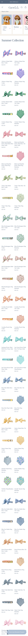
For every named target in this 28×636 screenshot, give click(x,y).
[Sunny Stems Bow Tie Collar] (20, 420)
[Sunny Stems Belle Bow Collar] (8, 420)
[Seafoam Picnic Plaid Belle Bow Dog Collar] (8, 339)
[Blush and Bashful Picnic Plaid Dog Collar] (8, 156)
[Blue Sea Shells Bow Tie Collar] (20, 501)
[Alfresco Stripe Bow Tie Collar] (20, 53)
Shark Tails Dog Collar (7, 610)
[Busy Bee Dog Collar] (8, 400)
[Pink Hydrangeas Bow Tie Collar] (20, 259)
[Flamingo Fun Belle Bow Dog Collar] (8, 622)
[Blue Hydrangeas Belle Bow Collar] (8, 218)
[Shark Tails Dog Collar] (8, 602)
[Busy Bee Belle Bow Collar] (8, 380)
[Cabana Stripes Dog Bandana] (20, 114)
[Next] (26, 2)
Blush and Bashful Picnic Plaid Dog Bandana (19, 165)
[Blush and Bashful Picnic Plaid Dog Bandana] (20, 156)
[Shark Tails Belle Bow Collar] (8, 582)
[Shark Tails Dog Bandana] (20, 602)
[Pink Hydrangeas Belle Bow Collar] (8, 259)
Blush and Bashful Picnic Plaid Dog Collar (6, 165)
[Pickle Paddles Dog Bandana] (20, 461)
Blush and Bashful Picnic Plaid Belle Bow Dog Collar (7, 143)
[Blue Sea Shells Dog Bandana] (20, 521)
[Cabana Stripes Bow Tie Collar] (20, 94)
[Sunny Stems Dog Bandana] (20, 440)
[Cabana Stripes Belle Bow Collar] (8, 94)
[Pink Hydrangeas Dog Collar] (8, 279)
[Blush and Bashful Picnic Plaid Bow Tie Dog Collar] (20, 134)
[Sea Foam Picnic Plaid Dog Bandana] (20, 360)
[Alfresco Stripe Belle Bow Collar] (8, 53)
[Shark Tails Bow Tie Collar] (20, 582)
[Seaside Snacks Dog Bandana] (20, 481)
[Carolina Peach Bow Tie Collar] (20, 299)
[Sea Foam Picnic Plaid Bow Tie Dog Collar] (20, 339)
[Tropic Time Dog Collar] (8, 198)
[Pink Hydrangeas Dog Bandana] (20, 279)
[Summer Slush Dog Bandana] (8, 461)
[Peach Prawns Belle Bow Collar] (8, 542)
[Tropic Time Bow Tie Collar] (20, 178)
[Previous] (2, 2)
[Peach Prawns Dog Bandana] (20, 562)
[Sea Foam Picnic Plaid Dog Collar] (8, 360)
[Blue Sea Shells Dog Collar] (8, 521)
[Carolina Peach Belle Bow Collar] (8, 299)
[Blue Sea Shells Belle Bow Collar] (8, 501)
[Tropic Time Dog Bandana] (20, 198)
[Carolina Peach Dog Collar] (8, 319)
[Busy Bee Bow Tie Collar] (20, 380)
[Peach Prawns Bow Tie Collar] (20, 542)
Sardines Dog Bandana (7, 489)
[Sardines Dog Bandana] (8, 481)
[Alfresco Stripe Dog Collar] (8, 74)
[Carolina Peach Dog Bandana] (20, 319)
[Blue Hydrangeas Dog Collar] (8, 238)
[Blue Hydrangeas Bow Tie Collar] (20, 218)
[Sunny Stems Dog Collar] (8, 440)
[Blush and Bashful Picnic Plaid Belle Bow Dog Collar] (8, 134)
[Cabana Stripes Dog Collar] (8, 114)
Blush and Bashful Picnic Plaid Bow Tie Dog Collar (19, 143)
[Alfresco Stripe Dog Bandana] (20, 74)
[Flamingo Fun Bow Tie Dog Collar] (20, 622)
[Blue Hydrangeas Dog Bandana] (20, 238)
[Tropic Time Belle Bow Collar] (8, 178)
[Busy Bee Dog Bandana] (20, 400)
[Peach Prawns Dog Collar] (8, 562)
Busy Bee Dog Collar (7, 408)
